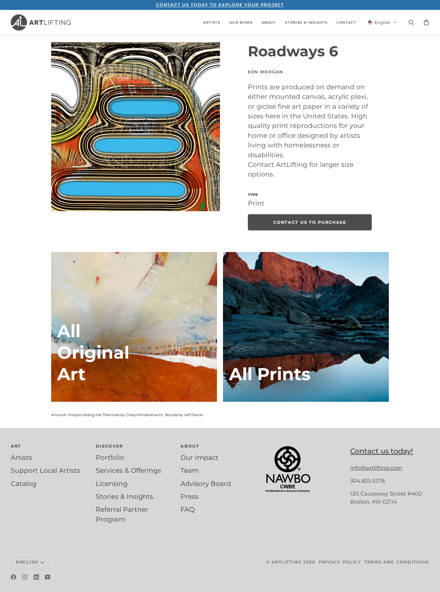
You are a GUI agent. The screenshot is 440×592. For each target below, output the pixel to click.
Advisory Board (205, 483)
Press (189, 496)
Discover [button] (109, 446)
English (27, 562)
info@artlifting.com (376, 468)
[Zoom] (135, 126)
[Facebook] (13, 577)
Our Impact (199, 457)
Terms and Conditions (396, 562)
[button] (211, 22)
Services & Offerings (128, 470)
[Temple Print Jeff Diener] (306, 327)
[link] (310, 222)
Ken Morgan (265, 72)
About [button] (189, 446)
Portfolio (110, 457)
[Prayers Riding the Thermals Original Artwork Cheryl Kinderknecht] (134, 327)
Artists (21, 457)
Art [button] (16, 446)
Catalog (24, 483)
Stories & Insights (124, 496)
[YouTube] (47, 577)
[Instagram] (25, 577)
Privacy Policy (339, 562)
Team (189, 470)
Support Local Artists (45, 470)
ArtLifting (286, 562)
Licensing (112, 483)
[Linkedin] (36, 577)
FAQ (187, 509)
